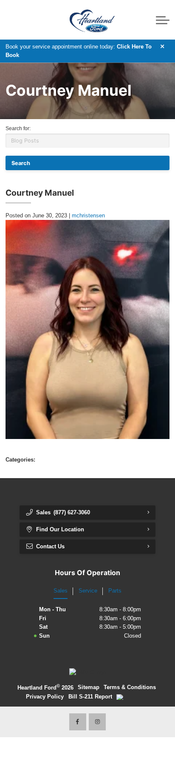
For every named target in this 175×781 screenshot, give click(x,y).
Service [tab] (88, 590)
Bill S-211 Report (90, 696)
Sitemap (88, 687)
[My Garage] (147, 20)
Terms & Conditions (130, 687)
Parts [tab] (114, 590)
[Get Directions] (23, 19)
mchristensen (88, 215)
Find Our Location (60, 529)
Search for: (18, 128)
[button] (34, 19)
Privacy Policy (45, 696)
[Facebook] (77, 721)
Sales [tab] (61, 590)
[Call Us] (12, 19)
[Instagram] (97, 721)
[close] (162, 46)
